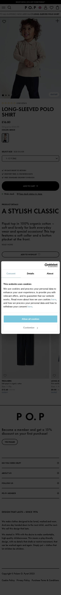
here (53, 299)
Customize (28, 327)
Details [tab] (30, 273)
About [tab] (50, 273)
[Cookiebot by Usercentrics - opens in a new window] (45, 265)
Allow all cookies (30, 319)
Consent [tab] (11, 273)
